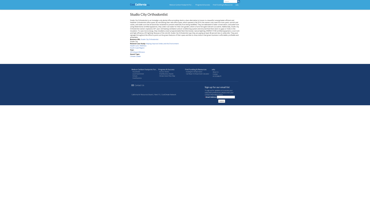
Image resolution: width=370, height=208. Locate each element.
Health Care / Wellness (138, 46)
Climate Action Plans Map (167, 76)
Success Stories (164, 72)
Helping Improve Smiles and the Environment (162, 44)
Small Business (137, 78)
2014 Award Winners (137, 52)
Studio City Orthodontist (149, 39)
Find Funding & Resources (223, 5)
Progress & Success (203, 5)
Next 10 (157, 95)
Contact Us (139, 85)
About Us (216, 72)
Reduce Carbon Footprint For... (181, 5)
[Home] (140, 4)
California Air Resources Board (142, 95)
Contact (215, 74)
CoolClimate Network (168, 95)
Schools (134, 76)
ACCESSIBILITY (217, 76)
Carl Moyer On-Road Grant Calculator (197, 74)
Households (136, 72)
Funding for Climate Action (194, 72)
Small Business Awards (166, 74)
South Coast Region (137, 48)
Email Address (211, 97)
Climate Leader (135, 56)
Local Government (138, 74)
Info (236, 5)
